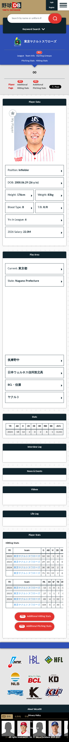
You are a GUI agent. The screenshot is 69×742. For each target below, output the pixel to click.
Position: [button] (18, 170)
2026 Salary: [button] (19, 232)
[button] (34, 360)
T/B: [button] (43, 207)
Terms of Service (34, 722)
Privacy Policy (34, 715)
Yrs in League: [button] (17, 219)
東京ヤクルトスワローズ (27, 556)
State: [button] (23, 281)
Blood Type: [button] (16, 207)
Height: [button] (16, 194)
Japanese (34, 728)
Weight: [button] (46, 194)
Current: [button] (17, 268)
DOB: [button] (23, 182)
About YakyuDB (35, 709)
